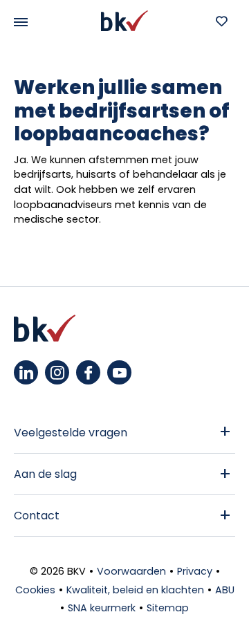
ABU (224, 590)
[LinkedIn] (26, 372)
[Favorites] (221, 21)
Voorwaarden (131, 571)
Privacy (194, 571)
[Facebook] (88, 372)
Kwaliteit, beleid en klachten (135, 590)
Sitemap (168, 608)
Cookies (35, 590)
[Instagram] (57, 372)
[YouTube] (119, 372)
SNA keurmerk (102, 608)
